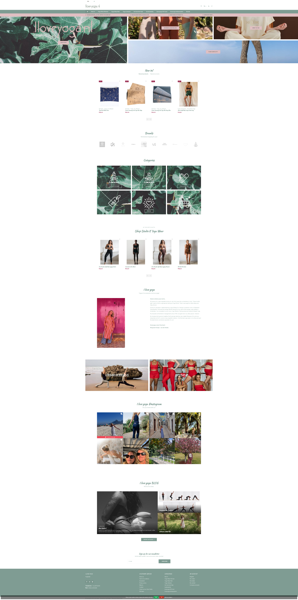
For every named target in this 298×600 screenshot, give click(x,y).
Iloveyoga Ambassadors (176, 11)
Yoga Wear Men (115, 11)
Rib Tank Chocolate (129, 267)
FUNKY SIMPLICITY (213, 51)
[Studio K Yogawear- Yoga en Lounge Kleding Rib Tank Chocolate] (136, 252)
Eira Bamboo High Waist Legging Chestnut (108, 267)
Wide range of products (176, 14)
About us (141, 576)
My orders (192, 578)
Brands (188, 11)
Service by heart (208, 14)
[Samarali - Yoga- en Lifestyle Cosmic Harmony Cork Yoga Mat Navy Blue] (109, 94)
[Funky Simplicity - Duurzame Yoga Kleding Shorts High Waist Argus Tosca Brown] (188, 94)
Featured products (154, 74)
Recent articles (148, 539)
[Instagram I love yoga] (89, 582)
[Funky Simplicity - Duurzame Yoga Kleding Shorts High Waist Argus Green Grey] (136, 94)
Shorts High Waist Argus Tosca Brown (186, 110)
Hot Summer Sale (138, 11)
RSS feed (141, 591)
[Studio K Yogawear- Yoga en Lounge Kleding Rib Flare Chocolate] (162, 252)
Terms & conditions (144, 578)
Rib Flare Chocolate (155, 267)
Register (192, 576)
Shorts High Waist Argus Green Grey (133, 110)
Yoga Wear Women (103, 11)
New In (93, 11)
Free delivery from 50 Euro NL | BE (140, 14)
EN (88, 1)
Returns (141, 585)
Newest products (143, 74)
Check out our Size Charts (145, 589)
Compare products (194, 585)
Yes (156, 597)
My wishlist (192, 583)
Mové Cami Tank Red (182, 267)
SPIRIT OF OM (255, 28)
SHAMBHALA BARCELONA (170, 28)
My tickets (192, 581)
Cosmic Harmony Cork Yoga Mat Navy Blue (108, 110)
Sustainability (150, 11)
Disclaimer (142, 581)
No (161, 597)
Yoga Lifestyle (127, 11)
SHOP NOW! (64, 42)
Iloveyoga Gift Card (162, 11)
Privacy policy (142, 583)
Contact (141, 587)
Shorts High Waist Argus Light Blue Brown (160, 110)
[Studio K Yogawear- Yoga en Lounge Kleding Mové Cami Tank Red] (188, 252)
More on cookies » (168, 597)
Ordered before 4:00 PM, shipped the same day (98, 14)
